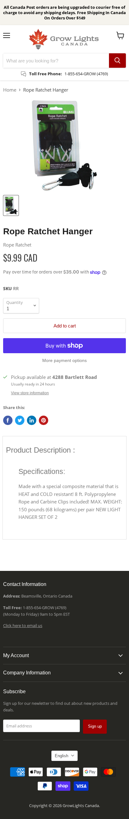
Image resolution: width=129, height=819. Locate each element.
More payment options (64, 360)
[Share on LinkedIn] (31, 420)
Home (9, 90)
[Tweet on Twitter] (19, 420)
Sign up (95, 726)
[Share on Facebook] (8, 420)
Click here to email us (22, 625)
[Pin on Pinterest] (43, 420)
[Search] (117, 60)
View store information (30, 393)
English (61, 755)
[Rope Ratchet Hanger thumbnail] (10, 205)
